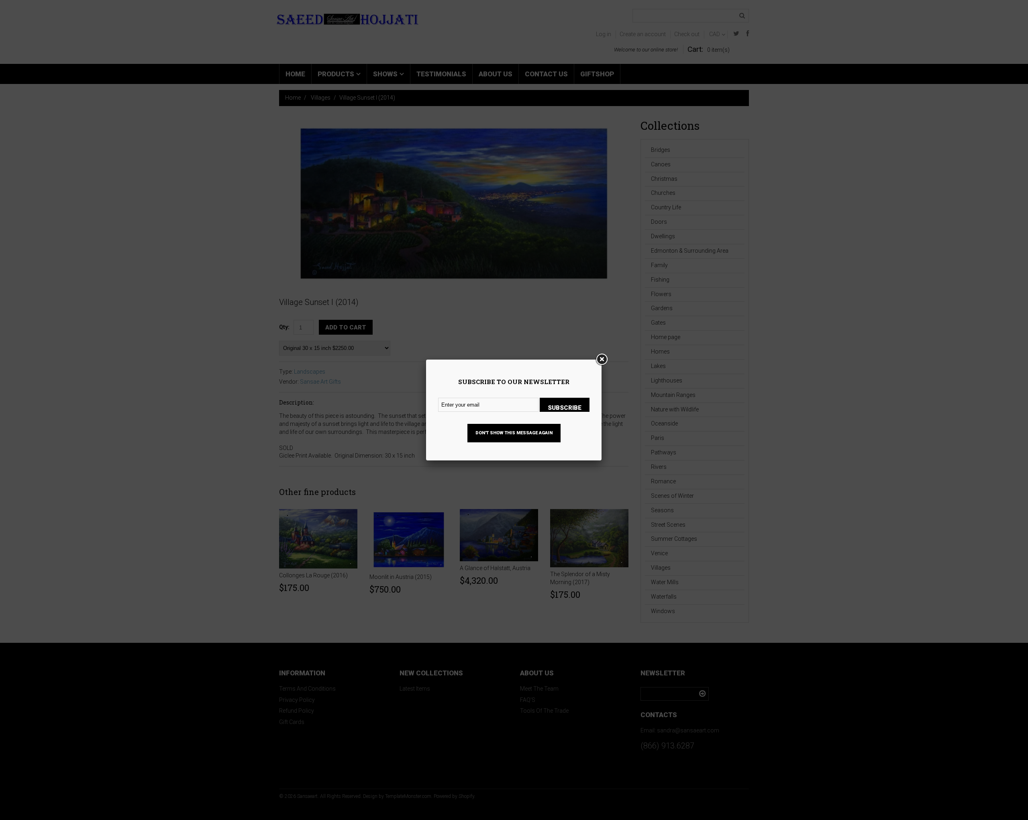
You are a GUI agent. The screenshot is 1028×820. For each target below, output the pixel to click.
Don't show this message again (514, 433)
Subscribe (564, 407)
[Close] (601, 359)
